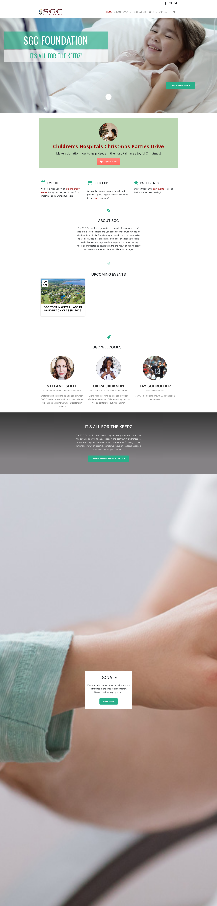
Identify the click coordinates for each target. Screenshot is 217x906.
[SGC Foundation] (50, 12)
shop (95, 198)
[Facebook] (166, 3)
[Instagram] (170, 3)
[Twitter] (175, 3)
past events (158, 189)
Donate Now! (110, 161)
